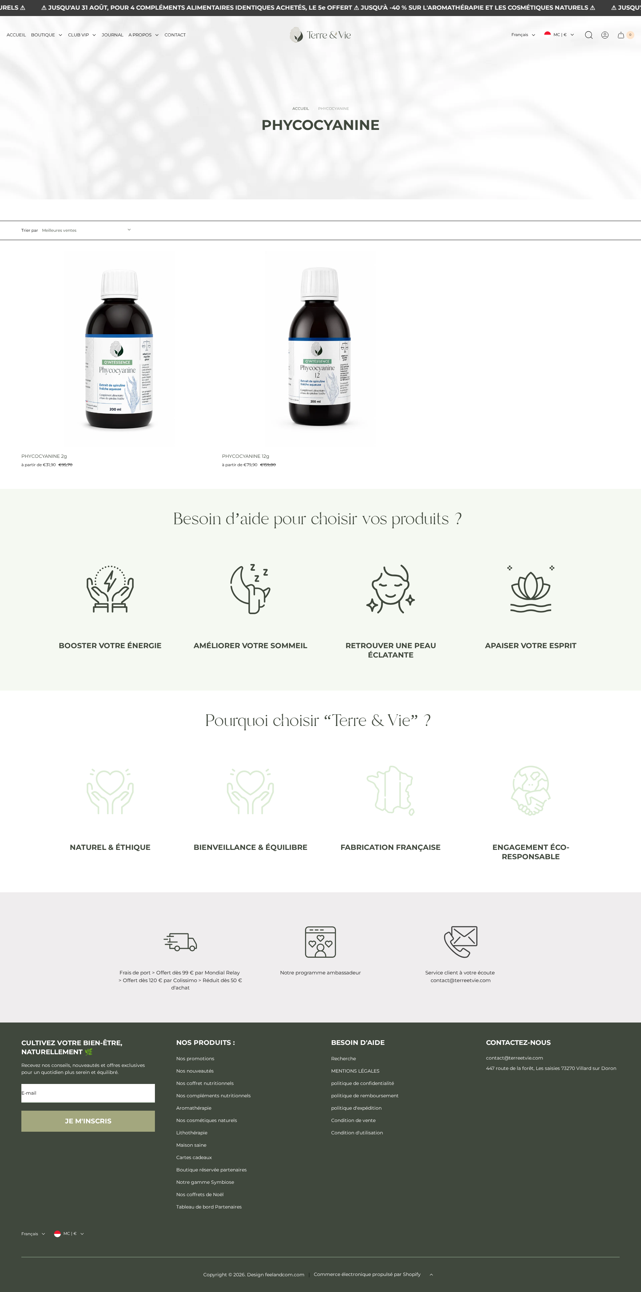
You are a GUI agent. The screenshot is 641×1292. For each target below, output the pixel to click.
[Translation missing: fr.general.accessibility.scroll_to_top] (431, 1274)
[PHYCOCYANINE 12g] (320, 349)
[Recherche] (589, 35)
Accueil (300, 109)
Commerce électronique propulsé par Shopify (367, 1274)
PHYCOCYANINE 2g (44, 456)
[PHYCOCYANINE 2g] (119, 349)
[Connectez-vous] (605, 35)
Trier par (29, 230)
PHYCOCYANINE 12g (245, 456)
